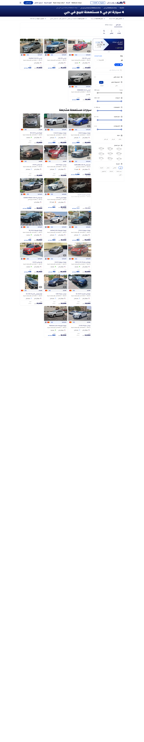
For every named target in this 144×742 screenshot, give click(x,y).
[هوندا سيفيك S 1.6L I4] (55, 129)
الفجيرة (101, 168)
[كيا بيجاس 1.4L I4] (31, 161)
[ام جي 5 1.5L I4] (79, 54)
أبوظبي (114, 168)
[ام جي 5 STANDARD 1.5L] (79, 86)
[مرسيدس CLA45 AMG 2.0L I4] (79, 161)
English (102, 2)
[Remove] (121, 64)
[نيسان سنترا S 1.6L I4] (79, 321)
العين (120, 175)
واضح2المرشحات (98, 56)
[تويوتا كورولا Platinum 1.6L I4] (55, 321)
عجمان (108, 168)
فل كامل (106, 139)
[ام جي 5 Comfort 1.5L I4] (31, 54)
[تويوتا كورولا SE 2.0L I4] (31, 226)
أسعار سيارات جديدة (59, 2)
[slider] (121, 92)
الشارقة (111, 171)
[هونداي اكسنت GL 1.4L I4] (79, 289)
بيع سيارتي (28, 3)
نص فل (113, 139)
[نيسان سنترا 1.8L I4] (55, 289)
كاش (116, 86)
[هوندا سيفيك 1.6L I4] (55, 258)
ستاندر (120, 139)
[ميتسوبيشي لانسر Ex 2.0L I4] (31, 289)
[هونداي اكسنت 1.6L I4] (79, 194)
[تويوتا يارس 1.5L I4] (55, 194)
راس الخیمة (119, 171)
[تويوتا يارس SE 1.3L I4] (31, 129)
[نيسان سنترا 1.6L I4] (55, 161)
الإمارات (95, 3)
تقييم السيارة (48, 3)
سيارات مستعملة (77, 2)
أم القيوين (104, 171)
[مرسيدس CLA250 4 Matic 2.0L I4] (31, 194)
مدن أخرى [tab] (118, 25)
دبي (120, 168)
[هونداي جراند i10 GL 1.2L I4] (79, 258)
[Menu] (20, 2)
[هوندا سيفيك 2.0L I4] (79, 129)
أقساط (68, 3)
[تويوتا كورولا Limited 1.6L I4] (55, 226)
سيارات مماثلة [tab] (108, 25)
